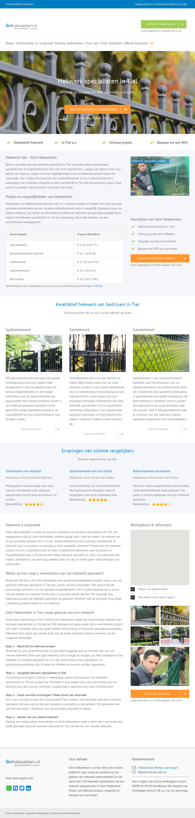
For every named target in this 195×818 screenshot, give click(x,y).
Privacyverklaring (71, 813)
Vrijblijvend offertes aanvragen (158, 767)
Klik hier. (98, 286)
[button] (160, 589)
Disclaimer (56, 813)
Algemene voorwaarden (37, 813)
